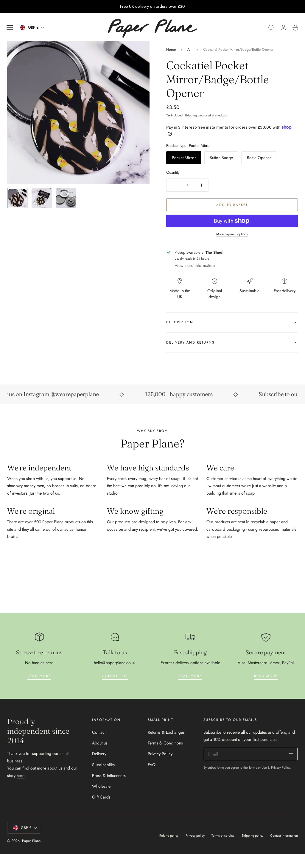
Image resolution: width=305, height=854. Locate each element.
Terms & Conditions (165, 743)
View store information (195, 265)
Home (171, 49)
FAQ (151, 764)
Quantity (173, 172)
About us (100, 743)
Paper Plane (31, 841)
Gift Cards (101, 797)
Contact (98, 732)
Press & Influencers (109, 775)
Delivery (99, 754)
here (20, 775)
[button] (9, 27)
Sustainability (103, 764)
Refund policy (168, 835)
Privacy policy (195, 835)
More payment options (232, 234)
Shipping (190, 115)
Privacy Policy (160, 754)
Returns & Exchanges (166, 732)
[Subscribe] (291, 753)
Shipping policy (252, 835)
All (189, 49)
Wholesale (101, 786)
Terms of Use (258, 767)
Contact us (115, 675)
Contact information (284, 835)
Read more (39, 675)
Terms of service (222, 835)
